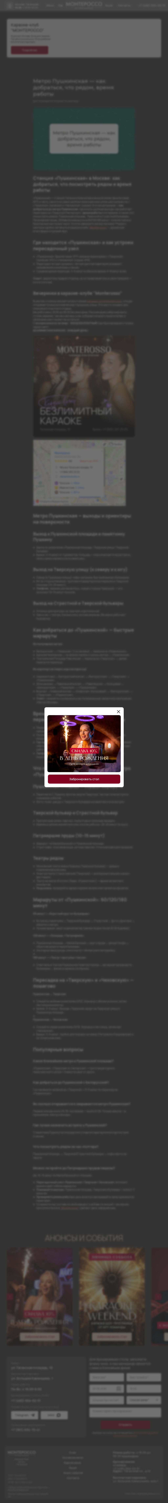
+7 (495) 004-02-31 (152, 5)
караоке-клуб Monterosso (104, 301)
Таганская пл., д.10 (131, 1471)
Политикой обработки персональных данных (135, 1434)
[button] (40, 1337)
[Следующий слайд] (158, 1296)
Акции (73, 1468)
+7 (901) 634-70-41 (25, 1430)
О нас (72, 1452)
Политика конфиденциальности (142, 1493)
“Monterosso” (98, 227)
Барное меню (72, 1463)
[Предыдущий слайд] (10, 1296)
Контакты (73, 1478)
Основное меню (72, 1457)
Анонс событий (73, 1473)
